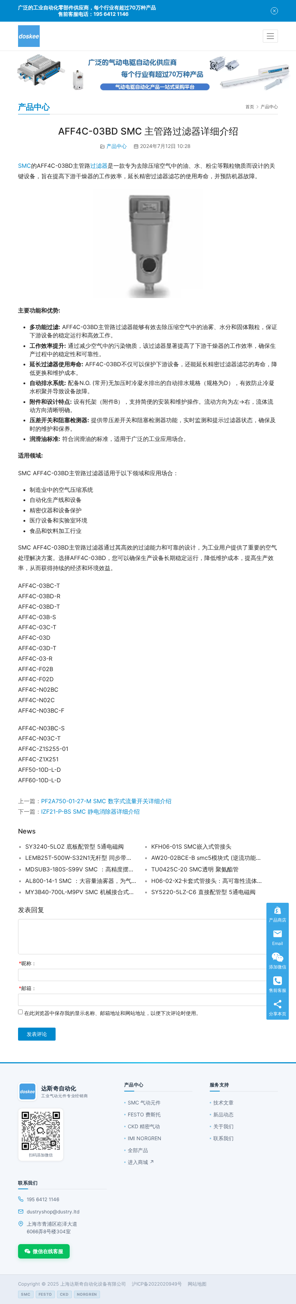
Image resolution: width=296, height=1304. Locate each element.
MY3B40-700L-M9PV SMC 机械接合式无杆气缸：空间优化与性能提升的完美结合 (80, 892)
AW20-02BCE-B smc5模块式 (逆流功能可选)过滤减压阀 (206, 857)
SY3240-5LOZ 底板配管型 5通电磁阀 (74, 846)
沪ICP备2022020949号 (157, 1284)
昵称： (27, 963)
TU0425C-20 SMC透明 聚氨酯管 (195, 869)
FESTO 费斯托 (144, 1114)
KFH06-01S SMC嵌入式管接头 (191, 846)
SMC (24, 165)
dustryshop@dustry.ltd (53, 1212)
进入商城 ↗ (141, 1162)
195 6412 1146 (43, 1199)
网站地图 (197, 1284)
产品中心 (116, 146)
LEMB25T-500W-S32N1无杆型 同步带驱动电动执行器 (80, 857)
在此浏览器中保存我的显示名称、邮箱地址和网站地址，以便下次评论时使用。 (112, 1013)
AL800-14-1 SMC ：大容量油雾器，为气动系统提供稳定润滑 (80, 880)
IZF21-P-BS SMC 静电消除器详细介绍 (90, 811)
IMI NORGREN (144, 1138)
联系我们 (223, 1138)
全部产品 (138, 1150)
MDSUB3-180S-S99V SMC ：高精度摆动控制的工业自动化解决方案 (80, 869)
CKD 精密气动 (144, 1126)
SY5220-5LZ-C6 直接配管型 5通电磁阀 (203, 892)
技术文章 (223, 1102)
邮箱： (27, 988)
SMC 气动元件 (144, 1102)
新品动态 (223, 1114)
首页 (249, 106)
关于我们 (223, 1126)
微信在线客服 (48, 1251)
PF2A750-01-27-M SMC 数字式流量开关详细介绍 (106, 801)
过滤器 (99, 165)
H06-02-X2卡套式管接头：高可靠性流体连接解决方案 (206, 880)
